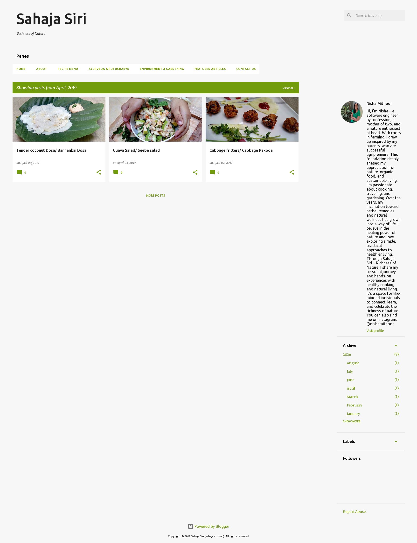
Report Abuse (354, 511)
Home (21, 68)
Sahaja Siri (51, 18)
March (352, 397)
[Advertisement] (318, 169)
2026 (347, 354)
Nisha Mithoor (379, 103)
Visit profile (375, 331)
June (350, 380)
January (353, 414)
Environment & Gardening (162, 68)
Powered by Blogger (211, 526)
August (353, 363)
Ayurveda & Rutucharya (109, 68)
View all (289, 88)
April (351, 388)
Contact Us (246, 68)
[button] (99, 172)
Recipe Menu (68, 68)
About (41, 68)
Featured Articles (210, 68)
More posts (155, 195)
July (350, 371)
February (354, 405)
